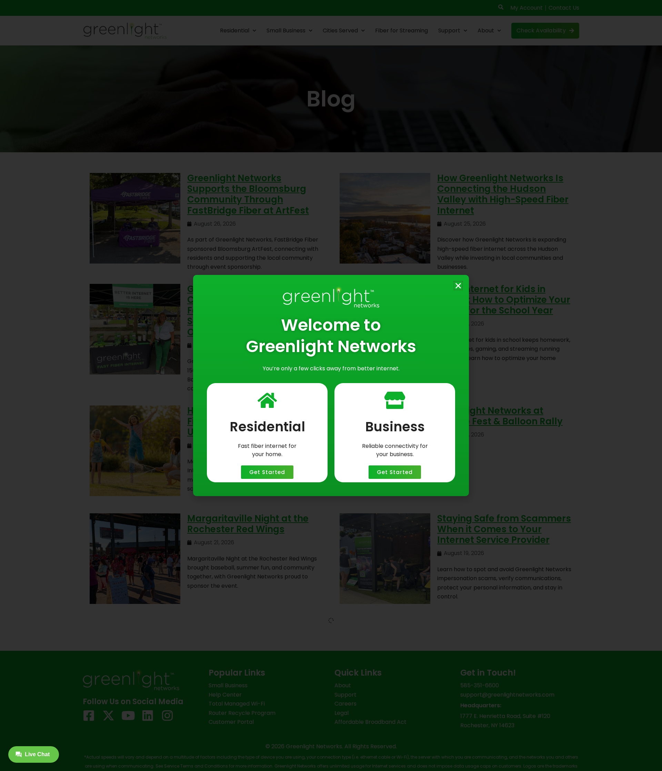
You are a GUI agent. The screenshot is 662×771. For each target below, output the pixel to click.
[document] (331, 385)
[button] (458, 285)
